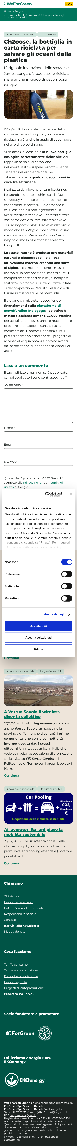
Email (9, 444)
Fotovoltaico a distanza (21, 976)
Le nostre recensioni (18, 902)
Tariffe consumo (16, 964)
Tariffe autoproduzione (21, 970)
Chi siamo (11, 896)
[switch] (66, 574)
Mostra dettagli (54, 614)
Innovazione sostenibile (20, 34)
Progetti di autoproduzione (24, 988)
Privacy (9, 1136)
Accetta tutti (38, 626)
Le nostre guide (15, 982)
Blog (18, 11)
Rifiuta (38, 649)
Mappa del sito (14, 931)
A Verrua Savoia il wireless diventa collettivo (32, 714)
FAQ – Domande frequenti (23, 908)
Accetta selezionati (38, 637)
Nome (9, 428)
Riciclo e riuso (48, 34)
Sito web (10, 461)
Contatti (10, 920)
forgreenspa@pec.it (23, 1115)
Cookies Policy (26, 1136)
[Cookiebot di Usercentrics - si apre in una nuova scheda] (46, 494)
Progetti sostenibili (51, 671)
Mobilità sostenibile (51, 788)
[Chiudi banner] (71, 494)
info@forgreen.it (57, 1112)
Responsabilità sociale (20, 914)
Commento (13, 384)
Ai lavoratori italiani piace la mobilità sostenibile (33, 832)
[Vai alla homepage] (20, 3)
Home (7, 11)
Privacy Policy (33, 482)
